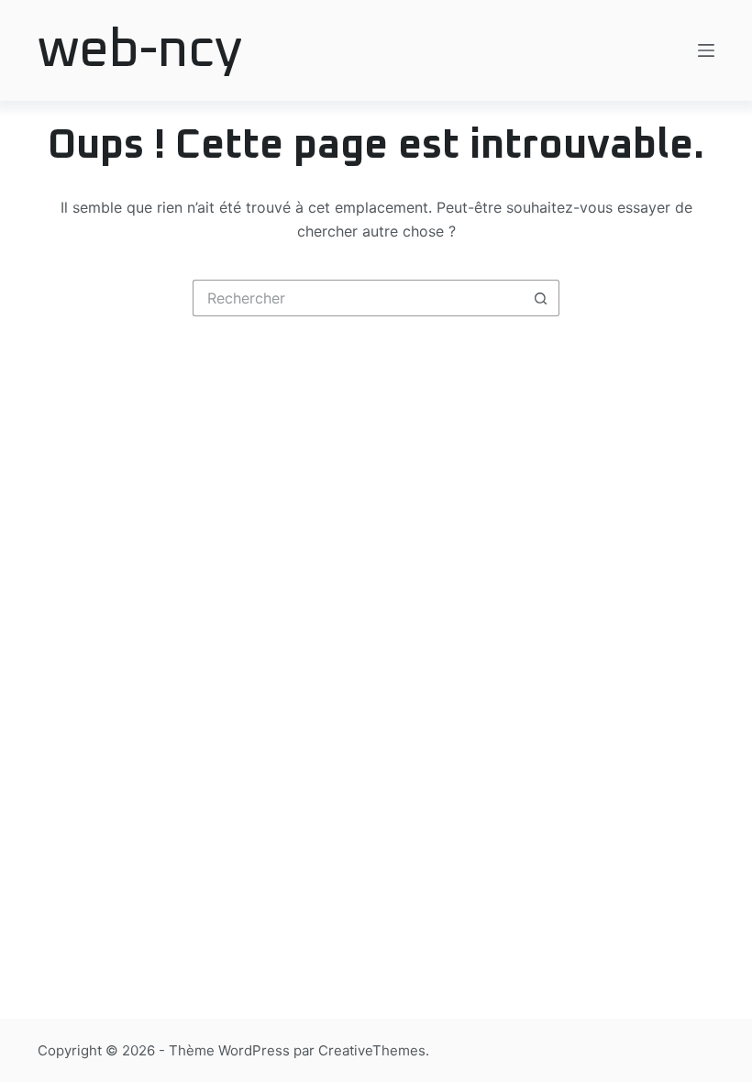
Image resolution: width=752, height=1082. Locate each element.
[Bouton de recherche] (541, 298)
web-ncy (140, 51)
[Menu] (706, 50)
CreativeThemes (372, 1050)
